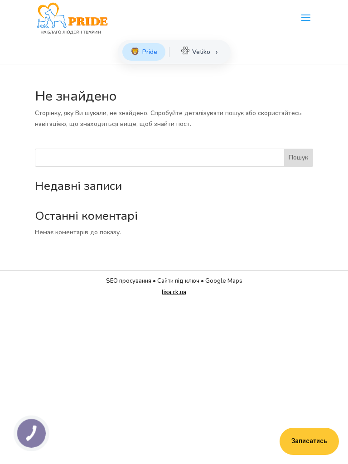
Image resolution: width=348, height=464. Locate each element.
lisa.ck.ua (174, 292)
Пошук (298, 157)
